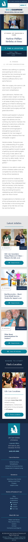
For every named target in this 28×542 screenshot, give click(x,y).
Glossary (14, 483)
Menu (23, 5)
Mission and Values (14, 519)
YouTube (15, 509)
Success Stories (22, 288)
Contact (14, 526)
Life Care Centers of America (17, 1)
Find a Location (15, 414)
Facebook (15, 502)
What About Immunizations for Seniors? (11, 336)
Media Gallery (14, 498)
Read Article (15, 263)
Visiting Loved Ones (14, 481)
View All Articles (15, 351)
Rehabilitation (14, 464)
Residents (23, 248)
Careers (14, 524)
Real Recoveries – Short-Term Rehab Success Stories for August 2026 (13, 296)
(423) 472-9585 (14, 451)
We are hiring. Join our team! (14, 12)
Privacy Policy (7, 537)
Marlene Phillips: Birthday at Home (14, 40)
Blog (16, 52)
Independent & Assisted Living (14, 468)
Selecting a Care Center (14, 479)
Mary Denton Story (14, 522)
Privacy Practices (19, 537)
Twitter (14, 504)
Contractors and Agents (14, 528)
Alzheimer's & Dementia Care (14, 466)
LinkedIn (14, 506)
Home (11, 52)
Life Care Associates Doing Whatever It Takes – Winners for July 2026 (13, 256)
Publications (14, 500)
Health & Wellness (21, 328)
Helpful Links (14, 485)
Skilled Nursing (14, 462)
